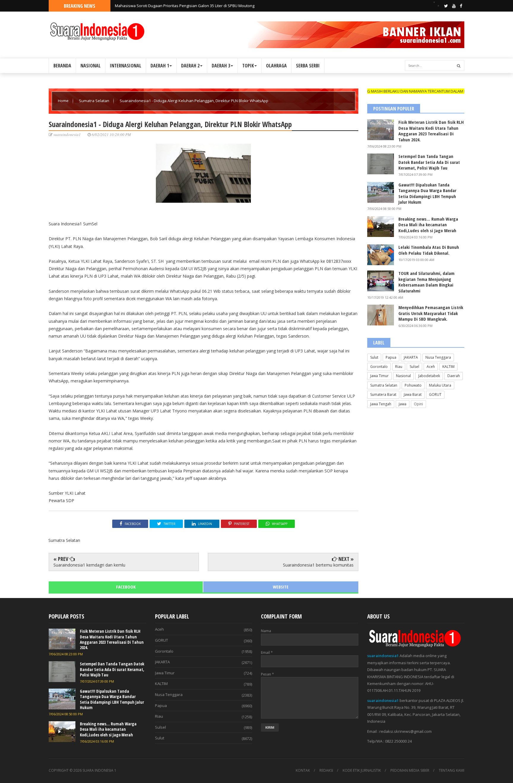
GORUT (435, 394)
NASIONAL (90, 65)
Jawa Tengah (380, 403)
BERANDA (62, 65)
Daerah (453, 375)
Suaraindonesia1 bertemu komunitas (318, 565)
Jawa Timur (379, 375)
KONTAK (303, 770)
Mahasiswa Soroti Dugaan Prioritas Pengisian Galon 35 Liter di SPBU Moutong (184, 5)
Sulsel (414, 366)
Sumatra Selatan (94, 100)
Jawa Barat (413, 394)
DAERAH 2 (190, 65)
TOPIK (248, 65)
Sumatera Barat (383, 394)
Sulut (374, 357)
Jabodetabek (429, 375)
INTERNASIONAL (125, 65)
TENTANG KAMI (451, 770)
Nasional (403, 375)
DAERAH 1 (160, 65)
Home (63, 100)
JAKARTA (411, 357)
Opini (418, 403)
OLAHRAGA (276, 65)
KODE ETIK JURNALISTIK (362, 770)
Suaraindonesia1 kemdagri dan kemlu (89, 565)
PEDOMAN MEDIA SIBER (409, 770)
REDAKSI (326, 770)
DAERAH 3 (221, 65)
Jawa (402, 403)
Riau (398, 366)
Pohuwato (413, 385)
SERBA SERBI (308, 65)
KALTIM (448, 366)
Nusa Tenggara (438, 357)
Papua (391, 357)
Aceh (431, 366)
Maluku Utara (440, 385)
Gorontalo (379, 366)
